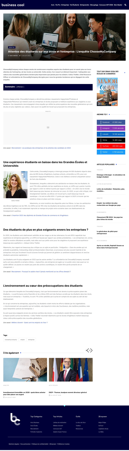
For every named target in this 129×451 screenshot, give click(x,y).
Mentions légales (14, 444)
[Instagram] (119, 442)
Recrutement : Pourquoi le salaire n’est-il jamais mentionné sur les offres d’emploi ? (41, 272)
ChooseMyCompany (11, 339)
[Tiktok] (115, 442)
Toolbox (100, 169)
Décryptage (94, 5)
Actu (52, 5)
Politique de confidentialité (40, 444)
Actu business (102, 240)
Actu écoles (53, 385)
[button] (125, 4)
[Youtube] (112, 442)
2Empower (52, 444)
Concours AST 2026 (106, 5)
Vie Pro (57, 5)
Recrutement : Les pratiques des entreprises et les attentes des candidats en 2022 (41, 148)
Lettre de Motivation (104, 184)
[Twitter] (104, 442)
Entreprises (65, 5)
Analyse (6, 385)
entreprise (31, 339)
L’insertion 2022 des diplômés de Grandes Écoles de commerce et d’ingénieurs (40, 215)
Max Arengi (14, 55)
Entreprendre (84, 5)
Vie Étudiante (74, 5)
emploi (22, 339)
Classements (101, 212)
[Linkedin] (119, 443)
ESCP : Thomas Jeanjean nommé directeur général (68, 392)
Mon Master (118, 5)
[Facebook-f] (108, 442)
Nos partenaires (25, 444)
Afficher (20, 87)
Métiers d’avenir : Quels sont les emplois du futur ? (30, 322)
